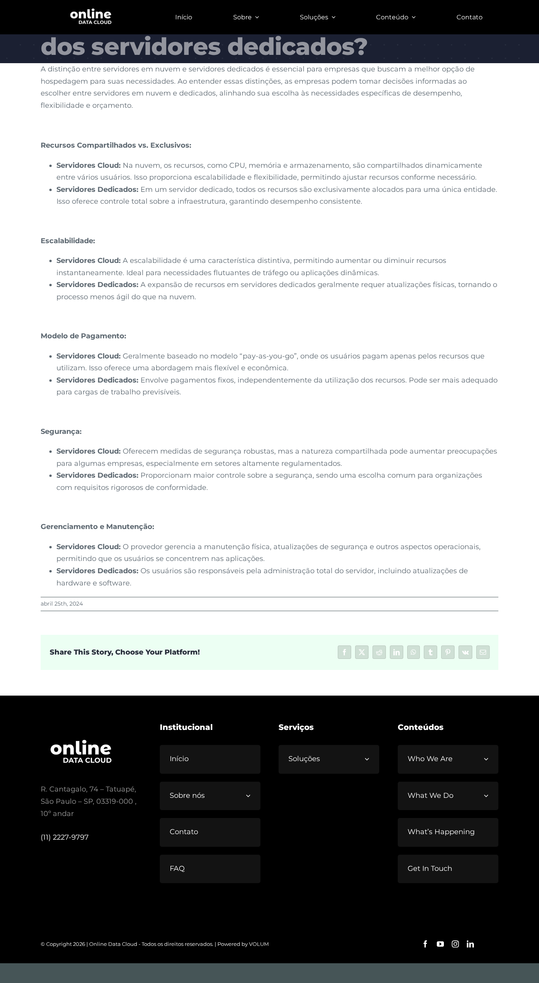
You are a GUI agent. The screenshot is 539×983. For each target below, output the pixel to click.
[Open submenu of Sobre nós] (251, 796)
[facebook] (425, 943)
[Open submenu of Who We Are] (489, 759)
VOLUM (259, 944)
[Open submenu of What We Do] (489, 796)
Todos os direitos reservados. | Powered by (195, 944)
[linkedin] (470, 943)
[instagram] (455, 943)
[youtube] (440, 943)
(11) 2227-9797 (65, 837)
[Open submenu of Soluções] (370, 759)
